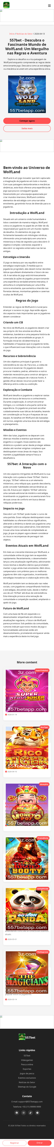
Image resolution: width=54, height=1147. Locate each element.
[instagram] (23, 1112)
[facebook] (16, 1112)
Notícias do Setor (24, 33)
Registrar (14, 1142)
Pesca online (27, 1064)
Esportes (27, 1069)
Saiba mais (27, 128)
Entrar (40, 1142)
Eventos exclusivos (27, 1077)
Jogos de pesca (27, 1073)
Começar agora (27, 120)
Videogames (27, 1060)
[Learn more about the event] (27, 21)
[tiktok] (30, 1112)
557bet (27, 1055)
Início (12, 33)
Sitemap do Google (27, 1086)
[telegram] (37, 1112)
